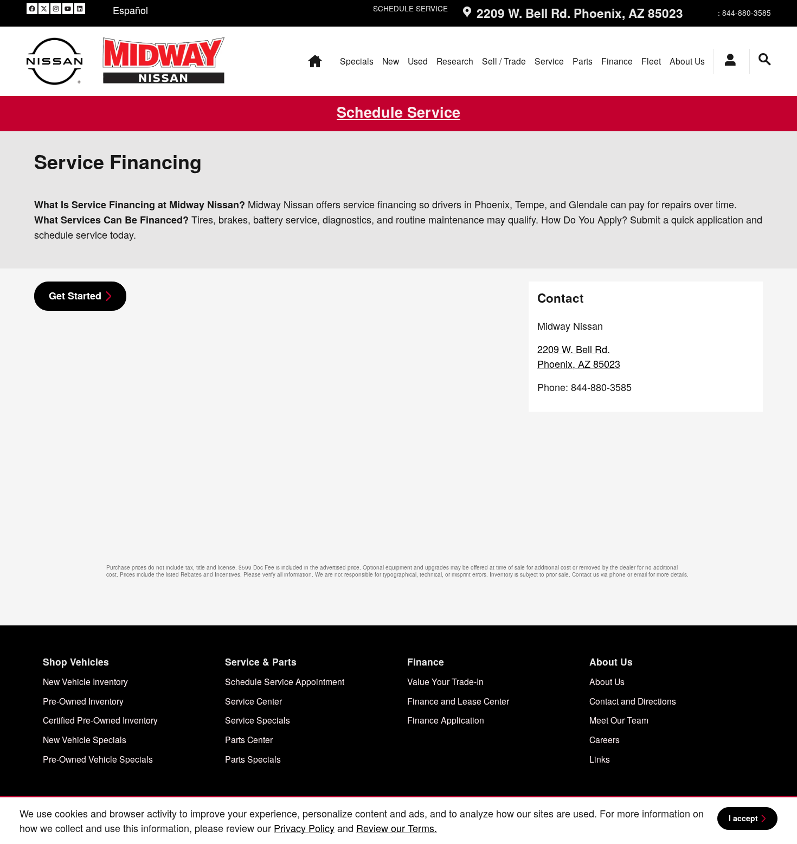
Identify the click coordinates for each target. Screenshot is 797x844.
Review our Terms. (396, 828)
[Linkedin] (79, 8)
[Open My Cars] (727, 61)
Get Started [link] (75, 296)
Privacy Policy (304, 828)
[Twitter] (43, 8)
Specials (357, 61)
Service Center (253, 701)
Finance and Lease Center (458, 701)
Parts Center (249, 739)
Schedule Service (398, 111)
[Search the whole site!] (765, 59)
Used (418, 61)
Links (599, 759)
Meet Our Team (618, 720)
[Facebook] (32, 8)
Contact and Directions (632, 701)
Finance (617, 61)
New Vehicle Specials (84, 739)
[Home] (54, 61)
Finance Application (445, 720)
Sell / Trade (504, 61)
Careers (604, 739)
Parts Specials (253, 759)
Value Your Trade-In (445, 681)
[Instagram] (55, 8)
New (390, 61)
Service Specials (257, 720)
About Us (687, 61)
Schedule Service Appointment (284, 681)
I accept (743, 818)
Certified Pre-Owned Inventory (100, 720)
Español (130, 10)
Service (549, 61)
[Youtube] (67, 8)
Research (454, 61)
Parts (583, 61)
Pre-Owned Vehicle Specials (98, 759)
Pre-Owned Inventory (83, 701)
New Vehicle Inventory (85, 681)
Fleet (651, 61)
